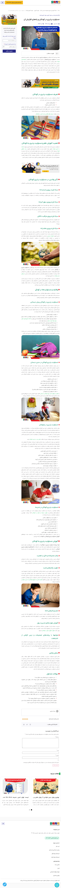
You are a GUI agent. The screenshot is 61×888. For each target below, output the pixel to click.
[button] (30, 724)
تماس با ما (57, 864)
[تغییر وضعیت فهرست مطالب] (56, 53)
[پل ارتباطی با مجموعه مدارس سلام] (5, 884)
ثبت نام (58, 846)
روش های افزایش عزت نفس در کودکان (44, 114)
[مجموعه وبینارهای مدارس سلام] (40, 83)
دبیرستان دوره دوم (55, 857)
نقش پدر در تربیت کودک (35, 439)
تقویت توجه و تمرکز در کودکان (40, 513)
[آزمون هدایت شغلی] (40, 168)
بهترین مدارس (56, 875)
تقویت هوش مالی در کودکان (48, 630)
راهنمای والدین (55, 15)
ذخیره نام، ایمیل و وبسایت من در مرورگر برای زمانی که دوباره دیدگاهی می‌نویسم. (41, 762)
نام (58, 750)
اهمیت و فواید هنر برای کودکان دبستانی (49, 393)
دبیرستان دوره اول (56, 853)
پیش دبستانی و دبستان (54, 850)
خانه (59, 10)
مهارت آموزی (36, 10)
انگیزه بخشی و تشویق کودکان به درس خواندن (31, 579)
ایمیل (57, 755)
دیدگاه (57, 737)
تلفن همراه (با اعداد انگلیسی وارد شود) (9, 37)
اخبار (58, 868)
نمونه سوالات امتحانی (55, 872)
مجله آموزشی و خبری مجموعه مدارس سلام (48, 10)
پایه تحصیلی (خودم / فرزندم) (10, 44)
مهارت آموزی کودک (29, 10)
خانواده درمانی (51, 236)
